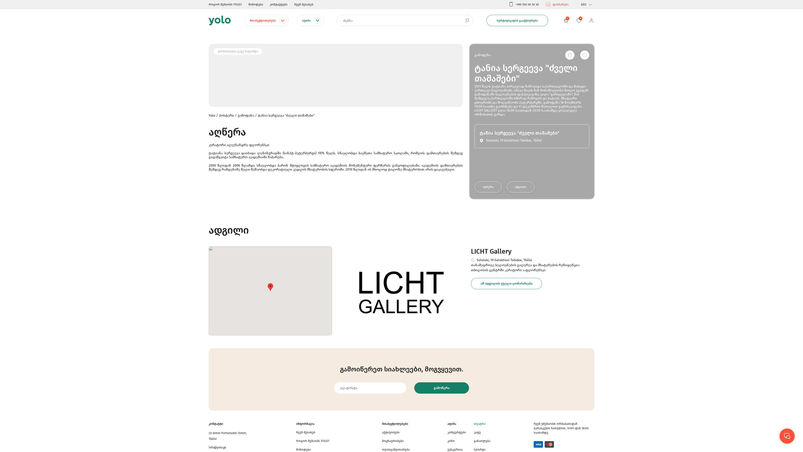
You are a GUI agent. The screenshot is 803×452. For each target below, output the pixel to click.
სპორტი (480, 449)
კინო (451, 441)
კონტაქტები (279, 4)
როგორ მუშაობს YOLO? (225, 4)
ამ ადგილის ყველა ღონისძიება (506, 283)
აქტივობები (391, 432)
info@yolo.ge (217, 447)
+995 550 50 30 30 (527, 4)
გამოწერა (442, 388)
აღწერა (488, 187)
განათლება (482, 441)
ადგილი (521, 187)
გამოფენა (482, 55)
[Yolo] (220, 20)
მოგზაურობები (393, 441)
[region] (401, 226)
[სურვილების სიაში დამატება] (584, 55)
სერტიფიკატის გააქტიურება (517, 20)
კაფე (477, 432)
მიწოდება (255, 4)
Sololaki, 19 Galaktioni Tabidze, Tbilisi (504, 260)
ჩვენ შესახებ (303, 4)
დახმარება (561, 4)
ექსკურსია (455, 449)
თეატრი (480, 424)
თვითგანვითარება (396, 449)
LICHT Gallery (491, 251)
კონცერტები (457, 432)
